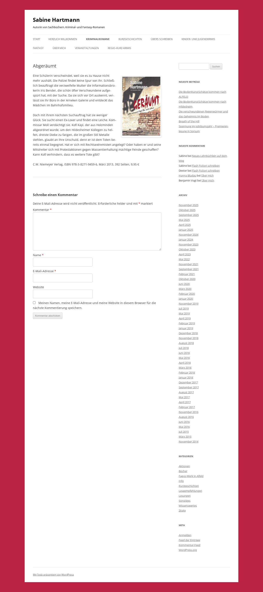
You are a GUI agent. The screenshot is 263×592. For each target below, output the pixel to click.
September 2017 (189, 387)
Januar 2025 (186, 230)
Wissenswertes (188, 505)
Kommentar (42, 210)
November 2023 (188, 244)
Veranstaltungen (87, 48)
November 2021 (188, 264)
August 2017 (186, 392)
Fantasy (38, 48)
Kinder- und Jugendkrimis (198, 39)
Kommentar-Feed (189, 545)
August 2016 (186, 417)
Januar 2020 (186, 299)
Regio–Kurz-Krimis (119, 48)
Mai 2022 (184, 259)
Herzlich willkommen (62, 39)
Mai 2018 (184, 358)
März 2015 (185, 436)
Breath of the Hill (189, 121)
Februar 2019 (187, 323)
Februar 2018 (187, 372)
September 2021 (189, 269)
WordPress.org (188, 550)
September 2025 (189, 215)
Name (38, 255)
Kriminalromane (98, 39)
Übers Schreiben (162, 39)
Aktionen (184, 466)
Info (181, 481)
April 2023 (185, 254)
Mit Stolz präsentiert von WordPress (53, 574)
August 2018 (186, 343)
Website (38, 287)
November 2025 (188, 205)
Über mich (59, 48)
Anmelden (185, 535)
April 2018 (185, 363)
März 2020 (185, 289)
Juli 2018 (184, 348)
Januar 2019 (186, 328)
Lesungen (185, 496)
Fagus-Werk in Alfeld (191, 476)
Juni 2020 (184, 284)
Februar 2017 (187, 407)
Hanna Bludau (187, 175)
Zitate (182, 510)
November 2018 (188, 338)
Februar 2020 (187, 294)
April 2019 (185, 318)
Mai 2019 (184, 313)
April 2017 (185, 402)
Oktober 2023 (187, 249)
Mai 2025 (184, 220)
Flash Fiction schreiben (206, 166)
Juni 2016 (184, 422)
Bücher (183, 471)
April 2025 (185, 225)
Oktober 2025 (187, 210)
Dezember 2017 (188, 382)
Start (36, 39)
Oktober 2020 (187, 279)
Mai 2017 (184, 397)
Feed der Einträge (189, 540)
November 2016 (188, 412)
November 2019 (188, 303)
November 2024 (188, 234)
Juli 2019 (184, 308)
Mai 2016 (184, 427)
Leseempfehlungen (190, 491)
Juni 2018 (184, 353)
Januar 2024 (186, 239)
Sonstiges (184, 501)
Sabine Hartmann (56, 19)
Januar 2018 (186, 377)
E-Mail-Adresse (44, 271)
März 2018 (185, 367)
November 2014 (188, 441)
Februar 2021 (187, 274)
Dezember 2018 (188, 333)
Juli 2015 (184, 432)
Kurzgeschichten (130, 39)
